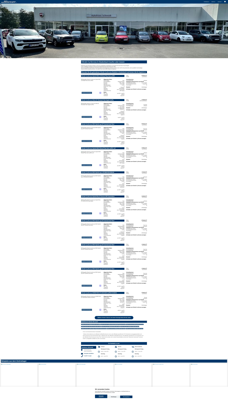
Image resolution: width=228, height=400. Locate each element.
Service (213, 1)
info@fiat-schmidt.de (89, 353)
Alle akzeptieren (126, 396)
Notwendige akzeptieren (101, 396)
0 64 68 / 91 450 (87, 355)
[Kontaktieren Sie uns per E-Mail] (225, 1)
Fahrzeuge (206, 1)
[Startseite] (9, 1)
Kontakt (220, 1)
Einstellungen (113, 396)
